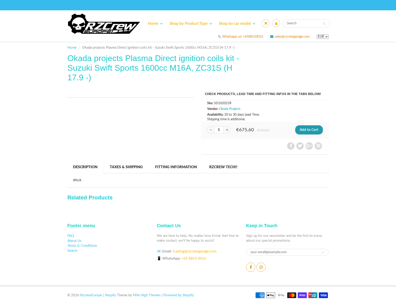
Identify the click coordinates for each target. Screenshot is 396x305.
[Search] (324, 23)
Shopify (110, 295)
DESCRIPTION (85, 167)
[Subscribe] (322, 252)
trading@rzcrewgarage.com (195, 251)
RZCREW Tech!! (223, 167)
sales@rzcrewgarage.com (292, 36)
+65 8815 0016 (194, 258)
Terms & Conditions (82, 245)
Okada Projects (229, 109)
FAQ (70, 236)
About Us (74, 241)
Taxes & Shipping (126, 167)
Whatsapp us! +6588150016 (242, 36)
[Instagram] (261, 267)
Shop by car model (235, 23)
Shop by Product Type (189, 23)
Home (153, 23)
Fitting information (176, 167)
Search (72, 250)
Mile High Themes (147, 295)
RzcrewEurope (91, 295)
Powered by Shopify (178, 295)
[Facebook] (250, 267)
